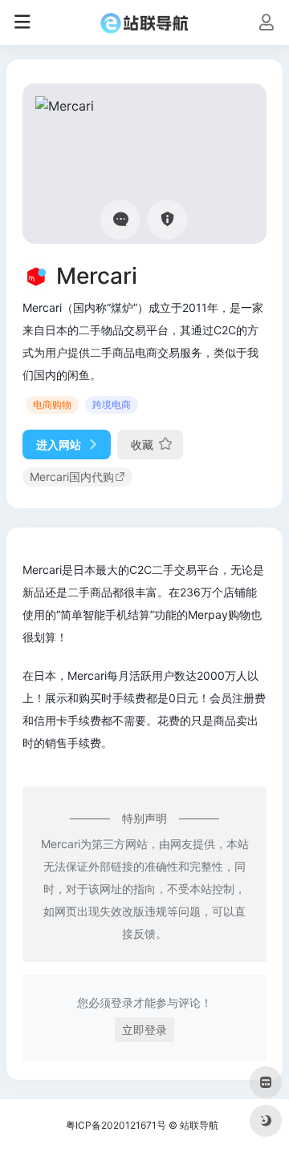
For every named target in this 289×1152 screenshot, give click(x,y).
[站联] (144, 22)
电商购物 (52, 404)
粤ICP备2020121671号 (116, 1125)
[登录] (266, 24)
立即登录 (144, 1030)
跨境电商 (111, 404)
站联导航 (199, 1125)
